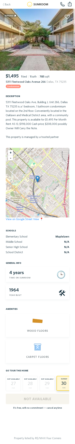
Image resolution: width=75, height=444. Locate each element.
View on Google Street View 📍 (24, 219)
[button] (37, 179)
